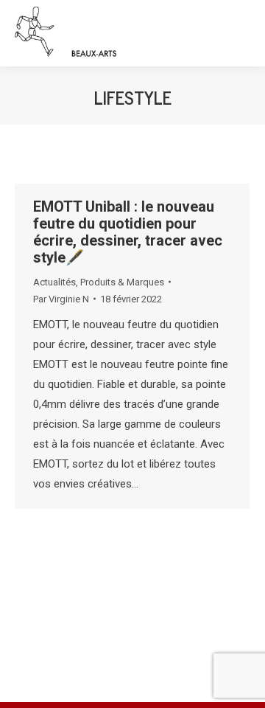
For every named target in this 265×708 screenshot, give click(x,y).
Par (61, 299)
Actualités (54, 282)
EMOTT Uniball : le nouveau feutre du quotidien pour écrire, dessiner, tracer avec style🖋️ (127, 232)
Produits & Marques (122, 282)
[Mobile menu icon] (240, 33)
